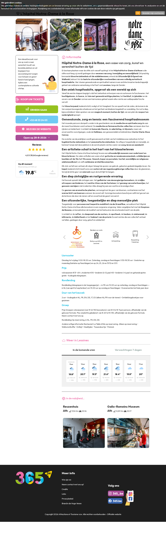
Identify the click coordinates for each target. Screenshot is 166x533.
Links (64, 494)
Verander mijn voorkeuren (153, 13)
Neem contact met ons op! (73, 484)
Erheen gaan (38, 109)
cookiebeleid (56, 8)
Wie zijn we (66, 479)
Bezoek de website (38, 129)
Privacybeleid (67, 498)
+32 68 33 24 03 (38, 120)
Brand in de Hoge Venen (72, 503)
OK (137, 13)
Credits (65, 489)
